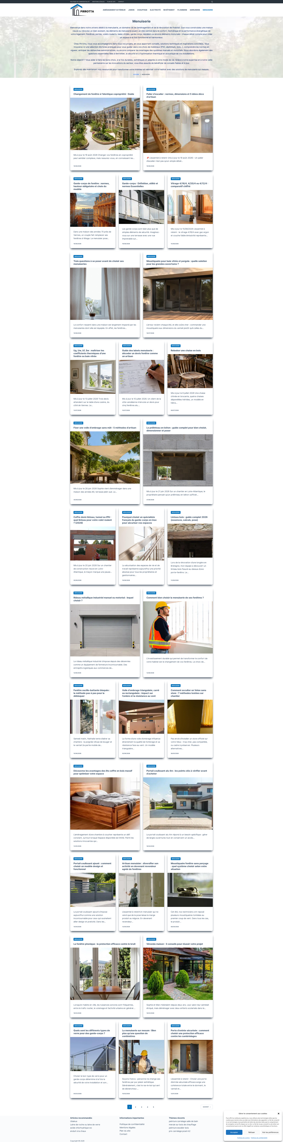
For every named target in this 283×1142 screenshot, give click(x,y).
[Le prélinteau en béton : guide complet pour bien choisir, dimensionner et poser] (178, 460)
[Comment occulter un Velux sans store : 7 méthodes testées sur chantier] (190, 717)
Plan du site (125, 1131)
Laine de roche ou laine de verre (85, 1124)
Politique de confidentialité (259, 1138)
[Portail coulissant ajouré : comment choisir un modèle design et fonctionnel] (93, 890)
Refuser (252, 1132)
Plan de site (111, 1)
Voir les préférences (270, 1132)
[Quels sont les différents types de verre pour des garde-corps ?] (93, 1054)
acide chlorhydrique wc (81, 1128)
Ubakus (73, 1121)
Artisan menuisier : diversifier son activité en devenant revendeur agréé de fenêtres (140, 866)
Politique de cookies (243, 1138)
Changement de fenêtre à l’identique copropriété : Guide (104, 94)
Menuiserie (208, 10)
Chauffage (142, 10)
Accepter (234, 1132)
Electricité (155, 10)
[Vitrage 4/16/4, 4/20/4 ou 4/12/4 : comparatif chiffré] (190, 207)
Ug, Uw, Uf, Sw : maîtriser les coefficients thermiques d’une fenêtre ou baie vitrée (90, 353)
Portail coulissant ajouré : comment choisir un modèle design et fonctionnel (92, 866)
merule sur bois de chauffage (182, 1124)
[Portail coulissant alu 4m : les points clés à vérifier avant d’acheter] (178, 803)
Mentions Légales (98, 1)
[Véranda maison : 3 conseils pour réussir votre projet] (178, 974)
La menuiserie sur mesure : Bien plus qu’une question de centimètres (139, 1033)
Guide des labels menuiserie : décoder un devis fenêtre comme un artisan (140, 353)
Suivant (206, 1107)
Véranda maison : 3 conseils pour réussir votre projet (174, 944)
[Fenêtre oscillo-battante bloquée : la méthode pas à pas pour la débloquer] (93, 717)
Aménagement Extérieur (114, 10)
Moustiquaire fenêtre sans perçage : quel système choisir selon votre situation (189, 866)
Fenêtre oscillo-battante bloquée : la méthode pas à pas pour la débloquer (92, 693)
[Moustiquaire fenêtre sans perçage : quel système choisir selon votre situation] (190, 890)
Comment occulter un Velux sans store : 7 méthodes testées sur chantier (188, 693)
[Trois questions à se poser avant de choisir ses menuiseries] (105, 294)
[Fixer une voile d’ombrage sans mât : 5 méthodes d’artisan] (105, 457)
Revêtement (169, 10)
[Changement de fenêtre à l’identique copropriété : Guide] (105, 124)
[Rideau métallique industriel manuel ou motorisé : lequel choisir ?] (105, 630)
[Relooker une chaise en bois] (190, 371)
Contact (121, 1)
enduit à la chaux (78, 1131)
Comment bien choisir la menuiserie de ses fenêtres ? (175, 597)
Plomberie (182, 10)
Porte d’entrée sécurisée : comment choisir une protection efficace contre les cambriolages (190, 1033)
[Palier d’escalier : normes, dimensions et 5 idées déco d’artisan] (178, 127)
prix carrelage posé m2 (179, 1131)
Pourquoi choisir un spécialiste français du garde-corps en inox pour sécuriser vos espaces (139, 520)
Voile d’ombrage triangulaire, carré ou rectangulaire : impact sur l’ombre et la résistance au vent (140, 693)
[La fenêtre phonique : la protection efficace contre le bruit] (105, 974)
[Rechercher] (212, 1)
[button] (278, 1113)
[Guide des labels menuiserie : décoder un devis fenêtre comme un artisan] (141, 377)
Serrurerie (195, 10)
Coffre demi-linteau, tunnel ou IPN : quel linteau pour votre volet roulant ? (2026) (93, 520)
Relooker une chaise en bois (186, 350)
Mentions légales (127, 1127)
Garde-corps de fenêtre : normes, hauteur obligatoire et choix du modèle (91, 186)
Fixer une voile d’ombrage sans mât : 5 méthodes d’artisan (105, 427)
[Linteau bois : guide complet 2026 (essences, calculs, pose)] (190, 541)
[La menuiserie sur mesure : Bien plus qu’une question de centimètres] (141, 1057)
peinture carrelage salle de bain (183, 1121)
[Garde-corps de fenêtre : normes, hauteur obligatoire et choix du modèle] (93, 210)
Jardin (131, 10)
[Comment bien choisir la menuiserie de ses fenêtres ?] (178, 627)
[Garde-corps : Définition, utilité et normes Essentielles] (141, 207)
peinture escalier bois (179, 1128)
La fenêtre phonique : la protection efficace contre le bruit (105, 944)
